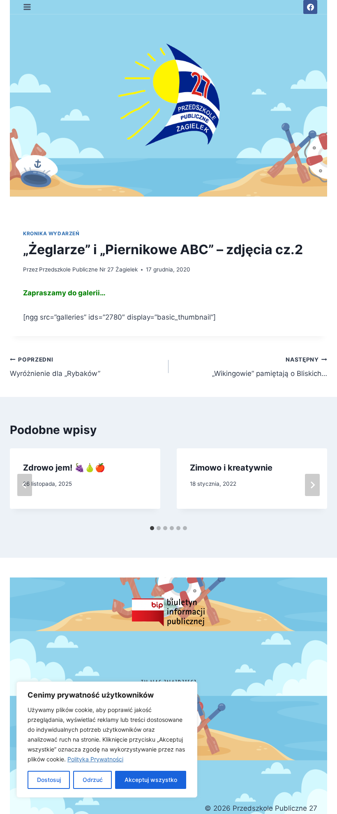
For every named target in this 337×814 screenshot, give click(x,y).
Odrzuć (93, 779)
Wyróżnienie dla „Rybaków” (55, 367)
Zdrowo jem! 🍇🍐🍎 (64, 468)
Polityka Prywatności (95, 759)
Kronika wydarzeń (51, 233)
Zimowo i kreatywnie (231, 468)
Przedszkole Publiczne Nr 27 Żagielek (88, 269)
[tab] (152, 528)
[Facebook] (310, 7)
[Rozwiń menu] (27, 6)
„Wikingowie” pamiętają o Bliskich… (269, 367)
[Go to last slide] (24, 485)
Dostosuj (49, 779)
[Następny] (312, 485)
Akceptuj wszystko (151, 779)
